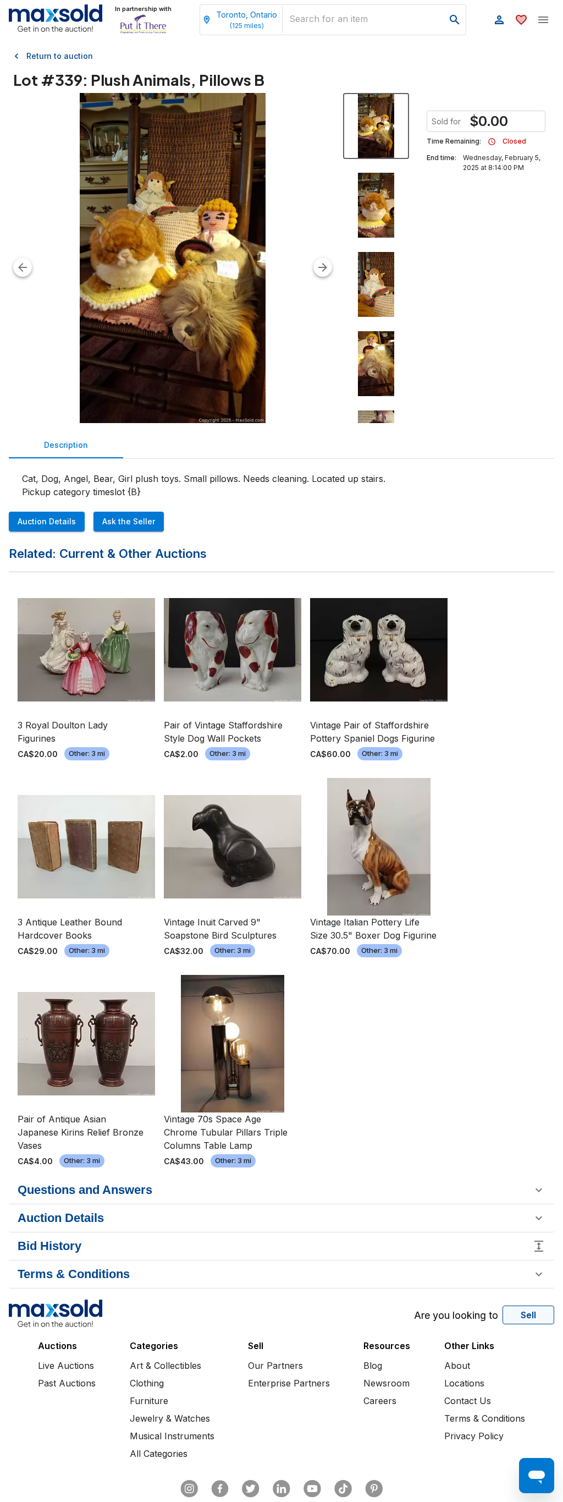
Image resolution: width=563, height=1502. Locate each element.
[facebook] (220, 1489)
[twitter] (251, 1489)
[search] (455, 20)
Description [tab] (66, 444)
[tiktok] (343, 1489)
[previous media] (22, 267)
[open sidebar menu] (543, 19)
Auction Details (47, 521)
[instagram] (189, 1489)
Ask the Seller (128, 521)
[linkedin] (281, 1489)
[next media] (322, 267)
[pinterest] (374, 1489)
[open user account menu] (499, 19)
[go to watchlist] (521, 19)
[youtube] (312, 1489)
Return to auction (59, 56)
